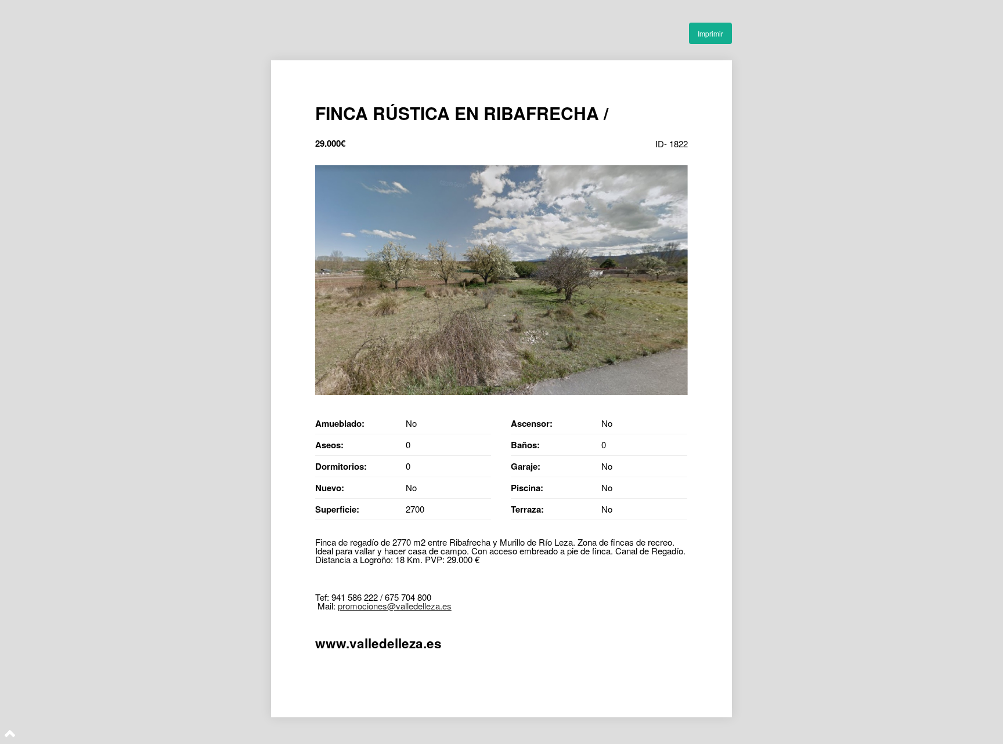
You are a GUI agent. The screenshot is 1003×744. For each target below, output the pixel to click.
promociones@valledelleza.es (395, 606)
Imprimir (710, 33)
